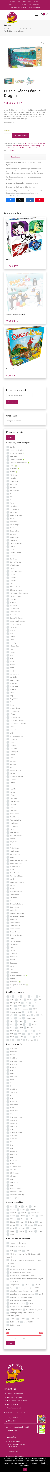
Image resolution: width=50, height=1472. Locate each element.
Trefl (11, 947)
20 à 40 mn (13, 1052)
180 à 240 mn (14, 1170)
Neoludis (13, 786)
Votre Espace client (14, 1408)
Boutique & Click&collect (15, 1397)
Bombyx (13, 534)
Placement (26, 148)
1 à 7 (11, 1015)
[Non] (47, 1464)
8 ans (40, 1225)
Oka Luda (13, 798)
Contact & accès (12, 1404)
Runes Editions (15, 680)
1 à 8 (19, 1015)
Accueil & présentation (15, 1394)
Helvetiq (13, 643)
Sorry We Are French (17, 913)
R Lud (12, 870)
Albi (11, 497)
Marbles (13, 764)
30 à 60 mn (13, 1154)
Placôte (12, 839)
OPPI (11, 808)
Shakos (12, 901)
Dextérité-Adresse (29, 146)
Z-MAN (12, 966)
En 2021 (12, 1319)
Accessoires (14, 982)
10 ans (12, 1231)
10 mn (12, 1114)
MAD (11, 758)
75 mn (12, 1108)
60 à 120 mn (14, 1105)
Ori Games (13, 811)
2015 (11, 1251)
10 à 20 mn (13, 1123)
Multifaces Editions (16, 776)
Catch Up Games (16, 543)
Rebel (12, 857)
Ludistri (12, 742)
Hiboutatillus (14, 646)
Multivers (13, 780)
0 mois (22, 1209)
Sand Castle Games (17, 882)
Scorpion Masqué (16, 891)
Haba (12, 640)
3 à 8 (11, 1034)
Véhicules (13, 456)
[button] (42, 43)
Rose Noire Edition (16, 876)
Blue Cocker (14, 528)
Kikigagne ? (14, 699)
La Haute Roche (15, 711)
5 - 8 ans (31, 1222)
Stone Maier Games (17, 916)
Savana (12, 885)
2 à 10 (12, 1021)
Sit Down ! (13, 898)
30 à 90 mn (13, 1058)
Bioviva (12, 518)
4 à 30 (29, 1037)
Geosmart (13, 627)
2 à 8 (20, 1024)
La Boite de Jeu (15, 708)
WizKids (12, 960)
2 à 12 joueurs (32, 1021)
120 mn (12, 1083)
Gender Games (15, 624)
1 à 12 (41, 996)
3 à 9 (19, 1034)
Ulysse (12, 950)
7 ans (21, 1225)
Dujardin (13, 578)
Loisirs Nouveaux (16, 730)
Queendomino (10, 369)
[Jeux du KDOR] (12, 17)
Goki (11, 633)
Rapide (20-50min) (16, 1192)
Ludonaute (14, 745)
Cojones (13, 556)
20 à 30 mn (13, 1089)
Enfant (27, 143)
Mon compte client (18, 8)
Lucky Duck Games (16, 736)
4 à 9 (40, 1034)
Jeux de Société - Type (17, 975)
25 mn (12, 1145)
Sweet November (16, 932)
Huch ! (12, 649)
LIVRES (12, 466)
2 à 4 (41, 1015)
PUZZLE (15, 29)
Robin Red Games (16, 873)
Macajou (13, 755)
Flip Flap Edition (15, 596)
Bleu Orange (14, 525)
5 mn (11, 1070)
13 (19, 1206)
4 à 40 (38, 1037)
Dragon (39, 146)
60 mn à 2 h (14, 1182)
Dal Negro (13, 559)
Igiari (11, 658)
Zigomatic (13, 963)
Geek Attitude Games (17, 621)
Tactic (12, 938)
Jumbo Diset (14, 686)
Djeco (12, 150)
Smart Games (15, 907)
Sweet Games (15, 929)
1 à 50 (12, 1000)
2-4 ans (22, 1216)
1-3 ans (12, 1216)
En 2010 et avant (15, 1325)
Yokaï (8, 260)
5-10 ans (13, 1209)
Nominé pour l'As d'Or (17, 1246)
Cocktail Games (15, 553)
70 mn (12, 1080)
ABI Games (14, 475)
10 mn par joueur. (16, 1117)
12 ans (21, 1231)
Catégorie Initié (15, 1285)
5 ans (21, 1222)
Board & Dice (14, 531)
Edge (11, 584)
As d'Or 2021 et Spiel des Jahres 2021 (23, 1269)
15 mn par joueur (16, 1132)
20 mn (12, 1142)
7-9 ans (30, 1225)
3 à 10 (34, 1024)
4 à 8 (32, 1034)
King (11, 696)
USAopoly (13, 954)
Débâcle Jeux (14, 565)
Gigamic (12, 630)
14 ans (30, 1231)
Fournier (13, 599)
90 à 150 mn (14, 1111)
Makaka (13, 761)
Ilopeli (12, 661)
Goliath (12, 637)
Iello (11, 655)
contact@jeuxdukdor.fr (33, 4)
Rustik (12, 879)
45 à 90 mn (13, 1064)
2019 (31, 1303)
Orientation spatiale (15, 148)
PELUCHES (13, 469)
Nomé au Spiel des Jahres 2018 (21, 1297)
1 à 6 (35, 1012)
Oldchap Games (15, 801)
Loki (11, 733)
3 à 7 (38, 1031)
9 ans (12, 1228)
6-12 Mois (13, 1213)
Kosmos (13, 702)
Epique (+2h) (14, 1198)
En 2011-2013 (28, 1322)
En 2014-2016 (14, 1322)
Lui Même (13, 748)
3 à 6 (30, 1031)
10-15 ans (21, 1228)
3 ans (41, 1216)
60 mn (12, 1179)
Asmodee (13, 506)
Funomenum (14, 609)
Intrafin (12, 665)
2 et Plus (30, 1000)
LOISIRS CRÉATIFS (16, 459)
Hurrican (13, 652)
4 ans (23, 1219)
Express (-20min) (15, 1188)
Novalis (12, 792)
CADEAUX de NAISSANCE (18, 463)
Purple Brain (14, 851)
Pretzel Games (15, 848)
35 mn (12, 1098)
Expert (12, 1288)
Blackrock (13, 522)
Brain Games (14, 537)
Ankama (13, 500)
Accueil (6, 29)
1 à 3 (25, 996)
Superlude (13, 919)
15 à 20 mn (13, 1049)
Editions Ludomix (16, 590)
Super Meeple (15, 923)
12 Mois (24, 1213)
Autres (12, 988)
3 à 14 (21, 1027)
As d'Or (12, 1266)
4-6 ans (12, 1222)
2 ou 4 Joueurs (15, 1003)
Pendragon (14, 823)
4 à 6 (36, 1006)
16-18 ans (33, 1228)
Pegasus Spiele (15, 820)
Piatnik (12, 829)
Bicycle (12, 447)
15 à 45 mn (13, 1139)
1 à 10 (28, 1015)
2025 (27, 1251)
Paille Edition (14, 814)
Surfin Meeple (15, 926)
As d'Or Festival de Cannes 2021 (21, 1272)
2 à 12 (21, 1021)
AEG (11, 494)
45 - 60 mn (13, 1160)
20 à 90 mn (13, 1092)
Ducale (12, 574)
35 (11, 1095)
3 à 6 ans (13, 1219)
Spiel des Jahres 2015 (17, 1303)
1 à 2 (17, 996)
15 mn (12, 1129)
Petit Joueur (14, 826)
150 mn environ (15, 1167)
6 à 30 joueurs (23, 1009)
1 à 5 (27, 1012)
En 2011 (27, 1285)
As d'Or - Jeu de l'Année (18, 1243)
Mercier (12, 773)
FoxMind (13, 602)
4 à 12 (21, 1037)
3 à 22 (29, 1006)
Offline (12, 795)
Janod (12, 668)
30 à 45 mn (13, 1151)
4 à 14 (35, 1009)
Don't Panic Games (16, 571)
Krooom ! (13, 705)
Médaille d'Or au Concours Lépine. (22, 1294)
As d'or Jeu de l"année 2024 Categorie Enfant (25, 1275)
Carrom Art (13, 540)
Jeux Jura (13, 671)
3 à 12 (12, 1027)
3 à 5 (22, 1031)
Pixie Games (14, 832)
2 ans (12, 1206)
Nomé (41, 1294)
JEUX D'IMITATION (16, 453)
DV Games (13, 581)
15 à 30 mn (13, 1136)
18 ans (12, 1234)
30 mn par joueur (16, 1061)
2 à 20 (12, 1024)
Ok (25, 1470)
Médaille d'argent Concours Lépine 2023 (24, 1291)
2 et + (20, 1000)
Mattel (12, 767)
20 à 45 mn (13, 1055)
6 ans (40, 1222)
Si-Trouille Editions (16, 904)
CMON (12, 550)
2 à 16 (34, 1003)
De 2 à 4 (30, 1027)
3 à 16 (20, 1006)
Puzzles (25, 29)
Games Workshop (16, 618)
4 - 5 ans (32, 1219)
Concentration (17, 146)
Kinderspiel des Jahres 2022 (29, 1288)
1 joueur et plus (15, 1012)
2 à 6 (19, 1018)
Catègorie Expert (16, 1310)
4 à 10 (12, 1037)
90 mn (12, 1185)
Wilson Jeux (14, 957)
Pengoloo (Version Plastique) (15, 314)
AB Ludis (13, 478)
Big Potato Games (16, 515)
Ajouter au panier (21, 135)
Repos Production (16, 863)
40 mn (12, 1157)
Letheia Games (15, 717)
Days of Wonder (15, 562)
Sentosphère (14, 895)
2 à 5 (11, 1018)
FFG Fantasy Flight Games (19, 593)
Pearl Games (14, 817)
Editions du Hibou (16, 587)
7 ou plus (29, 1040)
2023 (19, 1251)
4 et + (12, 1009)
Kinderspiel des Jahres (34, 1310)
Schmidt (12, 888)
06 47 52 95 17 (15, 4)
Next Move (13, 789)
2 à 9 (26, 1003)
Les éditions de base (17, 720)
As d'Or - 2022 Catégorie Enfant (21, 1306)
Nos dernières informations (17, 1401)
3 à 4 (11, 1006)
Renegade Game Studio (18, 860)
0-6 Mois (32, 1209)
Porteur (12, 978)
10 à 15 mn (13, 1120)
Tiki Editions (14, 944)
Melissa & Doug (15, 770)
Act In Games (14, 481)
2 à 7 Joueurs (30, 1018)
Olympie (13, 804)
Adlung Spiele (15, 490)
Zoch (11, 969)
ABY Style (13, 487)
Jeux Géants (35, 143)
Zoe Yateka (14, 972)
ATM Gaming (14, 509)
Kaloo (12, 693)
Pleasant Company (16, 845)
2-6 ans (32, 1216)
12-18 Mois (35, 1213)
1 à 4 (32, 996)
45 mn (12, 1164)
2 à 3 (39, 1000)
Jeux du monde (15, 674)
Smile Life (13, 910)
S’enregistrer (34, 8)
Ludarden (13, 739)
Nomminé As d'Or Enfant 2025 (20, 1300)
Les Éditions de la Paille (18, 724)
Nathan (12, 783)
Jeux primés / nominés (18, 985)
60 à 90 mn (13, 1077)
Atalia (12, 503)
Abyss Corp (14, 484)
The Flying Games (16, 941)
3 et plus (13, 1031)
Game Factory (15, 612)
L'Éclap (12, 714)
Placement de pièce (17, 450)
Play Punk (13, 842)
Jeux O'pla (13, 683)
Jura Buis (13, 689)
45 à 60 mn (13, 1101)
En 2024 (37, 1285)
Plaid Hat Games (16, 835)
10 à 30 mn (13, 1126)
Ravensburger (15, 854)
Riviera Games (15, 867)
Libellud (12, 727)
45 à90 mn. (13, 1067)
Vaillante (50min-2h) (17, 1195)
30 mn (12, 1148)
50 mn (12, 1073)
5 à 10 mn (13, 1176)
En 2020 (22, 1319)
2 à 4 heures (14, 1173)
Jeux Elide (13, 677)
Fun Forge (13, 605)
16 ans (40, 1231)
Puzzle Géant (35, 148)
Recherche (12, 402)
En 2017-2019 (34, 1319)
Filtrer (10, 437)
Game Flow (14, 615)
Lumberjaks (14, 752)
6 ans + (12, 1225)
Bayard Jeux (14, 512)
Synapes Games (16, 935)
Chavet (12, 546)
